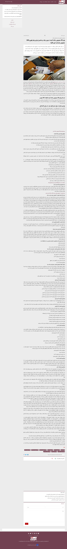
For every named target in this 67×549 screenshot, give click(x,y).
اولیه (62, 131)
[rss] (28, 533)
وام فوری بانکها (54, 451)
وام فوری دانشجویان (61, 451)
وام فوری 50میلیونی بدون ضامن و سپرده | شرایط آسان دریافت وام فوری (54, 496)
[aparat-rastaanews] (34, 533)
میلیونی (57, 131)
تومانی (56, 193)
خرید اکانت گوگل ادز (12, 24)
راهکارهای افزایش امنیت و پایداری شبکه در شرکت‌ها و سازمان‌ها (12, 16)
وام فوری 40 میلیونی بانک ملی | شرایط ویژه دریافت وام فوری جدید (55, 494)
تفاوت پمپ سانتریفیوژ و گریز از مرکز (16, 7)
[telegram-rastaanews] (38, 533)
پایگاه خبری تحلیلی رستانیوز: (60, 82)
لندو (46, 193)
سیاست (55, 1)
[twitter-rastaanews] (30, 533)
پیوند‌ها (41, 1)
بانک (55, 131)
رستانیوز (34, 541)
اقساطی (51, 182)
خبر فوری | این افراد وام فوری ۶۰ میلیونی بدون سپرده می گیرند (56, 498)
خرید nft (12, 26)
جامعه (49, 1)
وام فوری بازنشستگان (34, 450)
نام (63, 193)
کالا (48, 182)
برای (55, 182)
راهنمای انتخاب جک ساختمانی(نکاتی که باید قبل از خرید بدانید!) (12, 11)
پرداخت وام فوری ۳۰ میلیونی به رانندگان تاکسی (57, 499)
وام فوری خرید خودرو (42, 450)
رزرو (64, 131)
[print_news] (44, 35)
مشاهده (63, 182)
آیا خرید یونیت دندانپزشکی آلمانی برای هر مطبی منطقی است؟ (13, 9)
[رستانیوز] (61, 2)
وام (61, 131)
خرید (53, 182)
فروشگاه (58, 182)
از (51, 193)
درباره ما (30, 536)
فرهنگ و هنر (45, 1)
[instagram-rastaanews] (36, 533)
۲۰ (60, 193)
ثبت (64, 193)
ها (56, 182)
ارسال (26, 523)
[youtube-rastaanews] (32, 533)
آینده (54, 131)
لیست (61, 182)
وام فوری (53, 82)
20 (59, 131)
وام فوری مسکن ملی (46, 451)
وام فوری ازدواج (50, 450)
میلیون (59, 193)
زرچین (12, 20)
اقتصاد (52, 1)
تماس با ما (36, 536)
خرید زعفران (12, 22)
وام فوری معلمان (27, 450)
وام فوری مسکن (56, 450)
